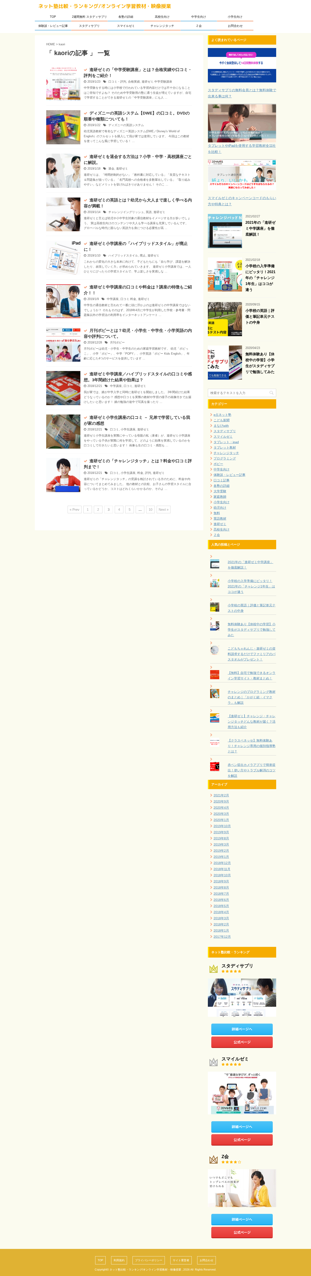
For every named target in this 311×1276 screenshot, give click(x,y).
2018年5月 (221, 906)
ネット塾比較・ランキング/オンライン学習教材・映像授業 (104, 6)
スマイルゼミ (126, 26)
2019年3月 (221, 844)
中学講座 (113, 299)
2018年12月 (222, 863)
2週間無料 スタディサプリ (89, 16)
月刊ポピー (117, 342)
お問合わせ (235, 26)
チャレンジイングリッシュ (126, 212)
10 (150, 509)
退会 (111, 168)
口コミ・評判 (117, 81)
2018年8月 (221, 887)
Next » (163, 509)
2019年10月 (222, 826)
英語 (149, 212)
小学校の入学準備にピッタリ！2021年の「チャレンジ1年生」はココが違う (260, 278)
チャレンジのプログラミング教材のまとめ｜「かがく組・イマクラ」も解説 (251, 697)
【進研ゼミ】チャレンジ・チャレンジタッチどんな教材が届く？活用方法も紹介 (251, 721)
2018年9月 (221, 881)
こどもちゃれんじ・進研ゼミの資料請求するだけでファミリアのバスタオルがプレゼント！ (251, 654)
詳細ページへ (242, 1029)
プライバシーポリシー (148, 1260)
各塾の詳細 (125, 16)
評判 (148, 473)
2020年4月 (221, 807)
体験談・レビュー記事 (53, 26)
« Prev (74, 509)
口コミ (128, 386)
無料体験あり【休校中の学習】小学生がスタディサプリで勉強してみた (251, 629)
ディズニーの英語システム (126, 125)
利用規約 (119, 1260)
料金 (140, 473)
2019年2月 (221, 850)
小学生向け (235, 16)
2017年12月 (222, 936)
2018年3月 (221, 918)
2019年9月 (221, 832)
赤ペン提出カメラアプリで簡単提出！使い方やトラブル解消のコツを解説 (251, 770)
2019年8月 (221, 838)
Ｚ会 (199, 26)
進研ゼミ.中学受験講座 (157, 81)
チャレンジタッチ (162, 26)
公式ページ (242, 1042)
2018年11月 (222, 869)
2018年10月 (222, 875)
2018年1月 (221, 930)
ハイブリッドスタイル (123, 255)
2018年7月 (221, 893)
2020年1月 (221, 820)
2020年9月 (221, 801)
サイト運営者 (181, 1260)
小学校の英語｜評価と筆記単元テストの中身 (260, 316)
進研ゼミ (122, 168)
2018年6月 (221, 900)
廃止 (143, 255)
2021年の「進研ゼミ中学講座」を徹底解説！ (260, 228)
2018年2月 (221, 924)
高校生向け (162, 16)
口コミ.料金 (128, 299)
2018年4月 (221, 912)
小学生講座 (128, 429)
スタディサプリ (89, 26)
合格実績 (134, 81)
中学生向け (198, 16)
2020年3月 (221, 814)
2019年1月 (221, 857)
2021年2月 (221, 795)
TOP (53, 16)
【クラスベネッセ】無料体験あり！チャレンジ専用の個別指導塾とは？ (251, 746)
